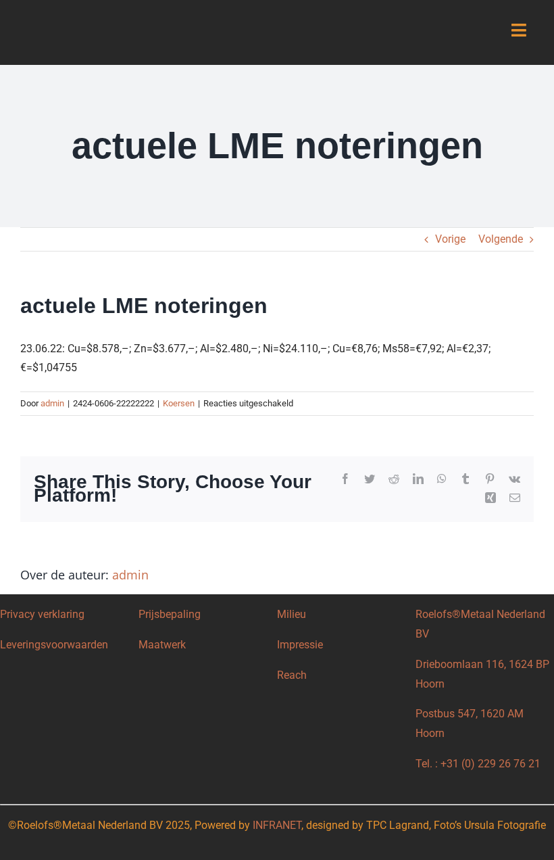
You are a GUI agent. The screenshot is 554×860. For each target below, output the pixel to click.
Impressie (300, 644)
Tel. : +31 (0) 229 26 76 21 (478, 763)
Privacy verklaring (42, 614)
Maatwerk (162, 644)
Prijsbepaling (169, 614)
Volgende (500, 239)
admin (52, 403)
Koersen (179, 403)
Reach (292, 675)
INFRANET (277, 825)
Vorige (450, 239)
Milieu (291, 614)
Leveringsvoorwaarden (54, 644)
